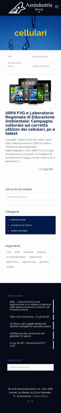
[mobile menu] (56, 6)
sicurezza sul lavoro (14, 64)
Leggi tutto (47, 169)
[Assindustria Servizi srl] (30, 8)
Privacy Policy (40, 396)
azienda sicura (40, 56)
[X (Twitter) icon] (32, 401)
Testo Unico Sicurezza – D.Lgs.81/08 (29, 316)
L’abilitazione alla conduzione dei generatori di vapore (27, 334)
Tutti (9, 56)
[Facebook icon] (29, 401)
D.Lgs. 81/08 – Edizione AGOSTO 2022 (27, 344)
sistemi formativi (41, 66)
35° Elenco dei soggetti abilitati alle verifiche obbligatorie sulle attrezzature (30, 325)
